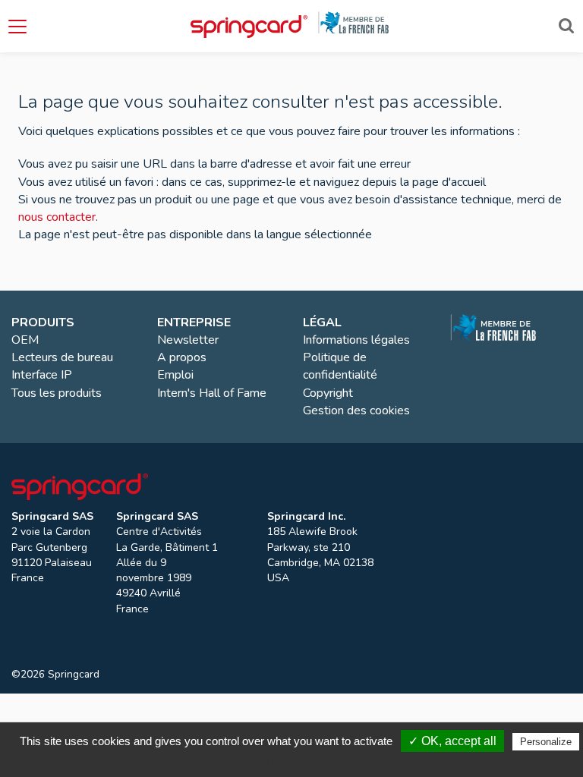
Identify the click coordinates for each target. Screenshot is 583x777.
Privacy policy (299, 761)
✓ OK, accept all (452, 741)
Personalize (546, 741)
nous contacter (57, 217)
